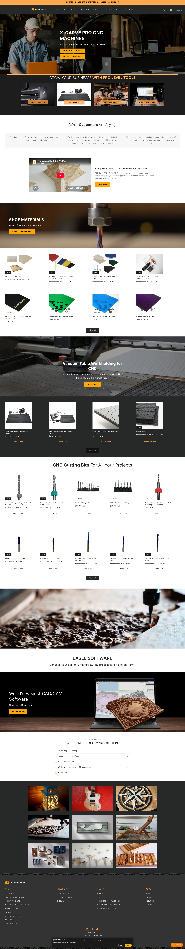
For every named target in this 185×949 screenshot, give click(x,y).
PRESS (148, 897)
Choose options (149, 442)
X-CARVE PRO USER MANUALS (108, 905)
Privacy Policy (87, 935)
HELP (99, 897)
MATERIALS (9, 920)
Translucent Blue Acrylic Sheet (103, 317)
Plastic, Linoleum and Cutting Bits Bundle (104, 277)
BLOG (148, 893)
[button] (57, 10)
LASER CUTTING (11, 908)
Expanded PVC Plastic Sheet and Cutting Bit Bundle (61, 277)
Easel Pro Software (147, 102)
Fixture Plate (140, 431)
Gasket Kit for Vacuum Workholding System (105, 432)
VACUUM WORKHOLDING (15, 897)
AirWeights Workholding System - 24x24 (61, 432)
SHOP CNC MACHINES (72, 51)
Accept (128, 945)
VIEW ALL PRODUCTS (72, 57)
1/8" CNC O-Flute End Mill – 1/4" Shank (121, 559)
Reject (121, 945)
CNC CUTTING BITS (12, 901)
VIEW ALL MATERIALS (22, 232)
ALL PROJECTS (63, 893)
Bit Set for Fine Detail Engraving (121, 503)
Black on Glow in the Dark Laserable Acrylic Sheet (18, 317)
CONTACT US (151, 905)
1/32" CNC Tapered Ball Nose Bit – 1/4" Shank (87, 559)
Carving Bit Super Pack (83, 503)
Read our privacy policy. (70, 942)
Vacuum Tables (74, 102)
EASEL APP (61, 901)
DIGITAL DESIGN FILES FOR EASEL (18, 905)
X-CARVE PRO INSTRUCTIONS (108, 901)
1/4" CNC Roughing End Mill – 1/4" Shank (157, 559)
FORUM (100, 893)
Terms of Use (98, 935)
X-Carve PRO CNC (38, 102)
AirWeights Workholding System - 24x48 (17, 432)
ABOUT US (150, 901)
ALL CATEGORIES (12, 923)
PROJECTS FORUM (64, 897)
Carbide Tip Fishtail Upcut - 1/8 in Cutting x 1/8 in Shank (52, 504)
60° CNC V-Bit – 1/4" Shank (50, 558)
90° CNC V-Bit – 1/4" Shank (15, 558)
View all (92, 330)
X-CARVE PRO (10, 893)
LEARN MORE (102, 184)
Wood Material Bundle (13, 276)
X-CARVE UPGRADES (13, 916)
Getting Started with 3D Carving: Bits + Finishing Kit (148, 277)
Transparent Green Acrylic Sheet (61, 317)
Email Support (92, 932)
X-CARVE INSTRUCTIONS (106, 908)
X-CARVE (8, 912)
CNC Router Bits (111, 102)
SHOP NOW (93, 384)
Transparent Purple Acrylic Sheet (148, 317)
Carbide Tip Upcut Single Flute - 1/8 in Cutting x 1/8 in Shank (18, 504)
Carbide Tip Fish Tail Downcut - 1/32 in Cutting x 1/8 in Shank (158, 504)
